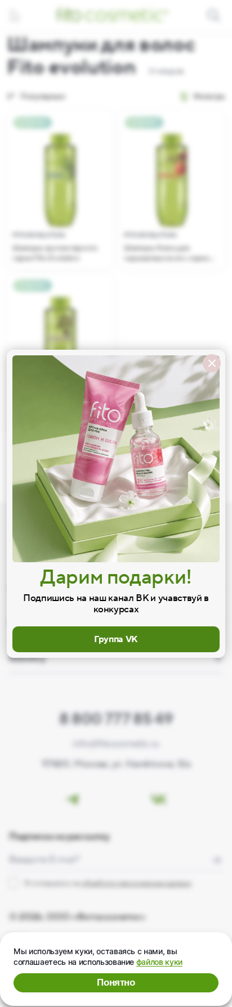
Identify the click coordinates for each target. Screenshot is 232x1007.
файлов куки (159, 962)
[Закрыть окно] (212, 363)
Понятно (116, 982)
